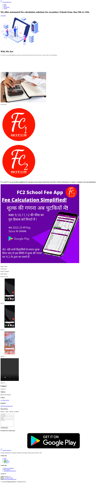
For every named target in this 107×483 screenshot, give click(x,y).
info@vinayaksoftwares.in (7, 406)
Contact (5, 8)
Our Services (6, 7)
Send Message (4, 427)
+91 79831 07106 (5, 400)
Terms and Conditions (8, 468)
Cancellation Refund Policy (9, 470)
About (4, 5)
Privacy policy (6, 469)
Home (4, 4)
